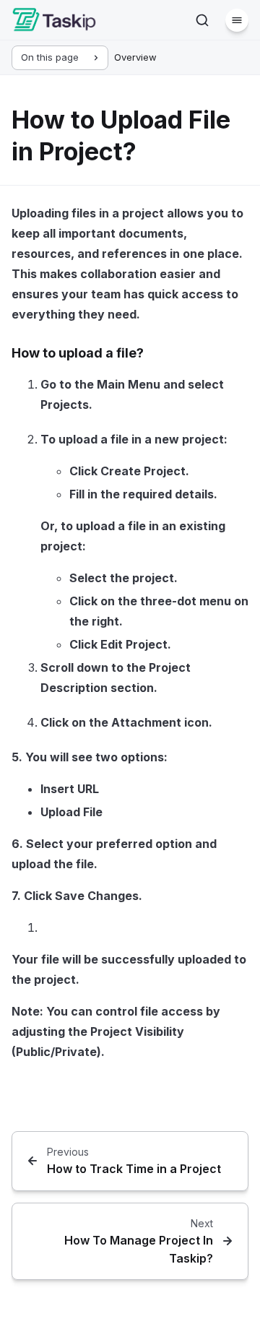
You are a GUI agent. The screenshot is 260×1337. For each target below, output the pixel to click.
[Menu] (236, 20)
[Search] (202, 20)
